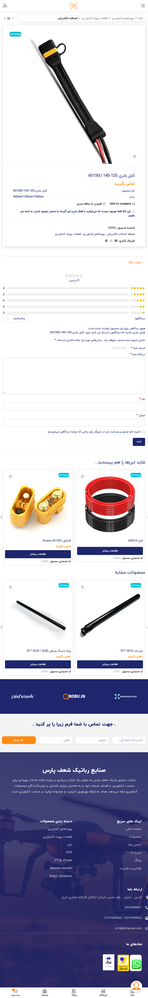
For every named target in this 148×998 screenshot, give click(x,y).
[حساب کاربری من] (5, 6)
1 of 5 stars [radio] (125, 348)
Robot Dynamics (61, 876)
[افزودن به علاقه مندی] (82, 476)
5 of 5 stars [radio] (113, 348)
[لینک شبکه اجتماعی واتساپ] (111, 241)
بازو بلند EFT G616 (132, 651)
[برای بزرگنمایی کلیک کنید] (134, 156)
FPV (69, 853)
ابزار (69, 845)
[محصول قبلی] (12, 18)
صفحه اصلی (133, 829)
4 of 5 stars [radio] (116, 348)
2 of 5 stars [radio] (122, 348)
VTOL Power (63, 860)
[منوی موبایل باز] (143, 6)
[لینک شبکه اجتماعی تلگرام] (106, 241)
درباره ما (136, 853)
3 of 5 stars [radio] (119, 348)
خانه (140, 18)
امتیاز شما (138, 348)
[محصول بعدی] (5, 18)
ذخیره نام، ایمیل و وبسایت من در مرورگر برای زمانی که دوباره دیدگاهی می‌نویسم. (94, 432)
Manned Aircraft (61, 868)
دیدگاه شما (137, 354)
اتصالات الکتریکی (67, 18)
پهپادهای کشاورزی (123, 18)
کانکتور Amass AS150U (57, 541)
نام (142, 399)
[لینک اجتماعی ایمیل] (116, 241)
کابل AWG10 (135, 541)
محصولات (135, 837)
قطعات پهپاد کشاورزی (95, 18)
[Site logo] (74, 5)
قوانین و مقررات (130, 868)
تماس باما (134, 845)
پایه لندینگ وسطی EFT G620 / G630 (49, 651)
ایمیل (140, 415)
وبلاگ (137, 860)
